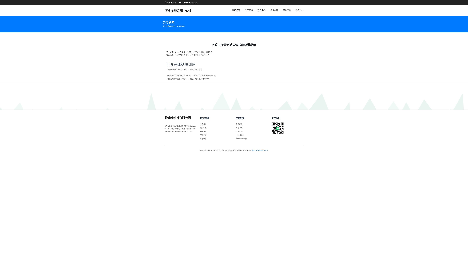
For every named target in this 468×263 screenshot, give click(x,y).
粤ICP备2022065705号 (260, 150)
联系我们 (299, 10)
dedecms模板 (241, 139)
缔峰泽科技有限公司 (178, 10)
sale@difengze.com (189, 2)
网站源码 (239, 124)
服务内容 (274, 10)
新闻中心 (261, 10)
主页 (164, 26)
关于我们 (249, 10)
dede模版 (239, 135)
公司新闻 (180, 26)
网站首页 (236, 10)
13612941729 (171, 2)
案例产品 (287, 10)
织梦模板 (239, 131)
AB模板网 (239, 128)
